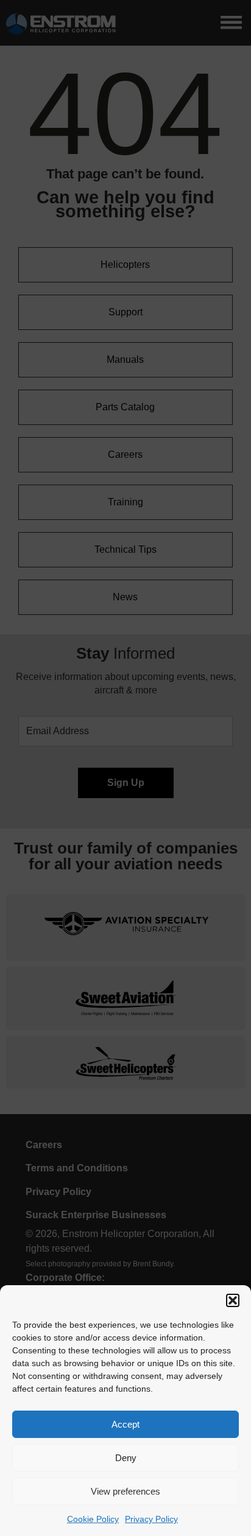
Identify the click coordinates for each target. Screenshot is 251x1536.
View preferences (125, 1491)
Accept (125, 1424)
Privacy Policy (151, 1519)
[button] (233, 1300)
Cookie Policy (93, 1519)
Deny (125, 1458)
